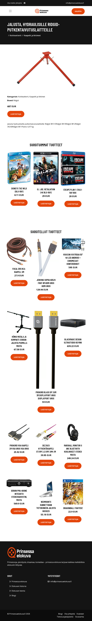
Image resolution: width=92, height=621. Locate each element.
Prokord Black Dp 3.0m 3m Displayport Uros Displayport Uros (46, 395)
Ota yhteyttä (69, 614)
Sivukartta (79, 617)
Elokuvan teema (18, 591)
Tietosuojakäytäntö (65, 617)
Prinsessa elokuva (19, 581)
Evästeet (80, 614)
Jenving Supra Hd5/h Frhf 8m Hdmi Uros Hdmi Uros (46, 282)
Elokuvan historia (19, 586)
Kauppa (78, 11)
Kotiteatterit (15, 35)
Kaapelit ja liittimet (32, 35)
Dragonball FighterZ (73, 508)
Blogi (14, 595)
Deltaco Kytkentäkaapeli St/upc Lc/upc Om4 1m (46, 448)
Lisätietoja (16, 114)
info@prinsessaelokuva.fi (75, 3)
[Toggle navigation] (10, 11)
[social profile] (24, 3)
